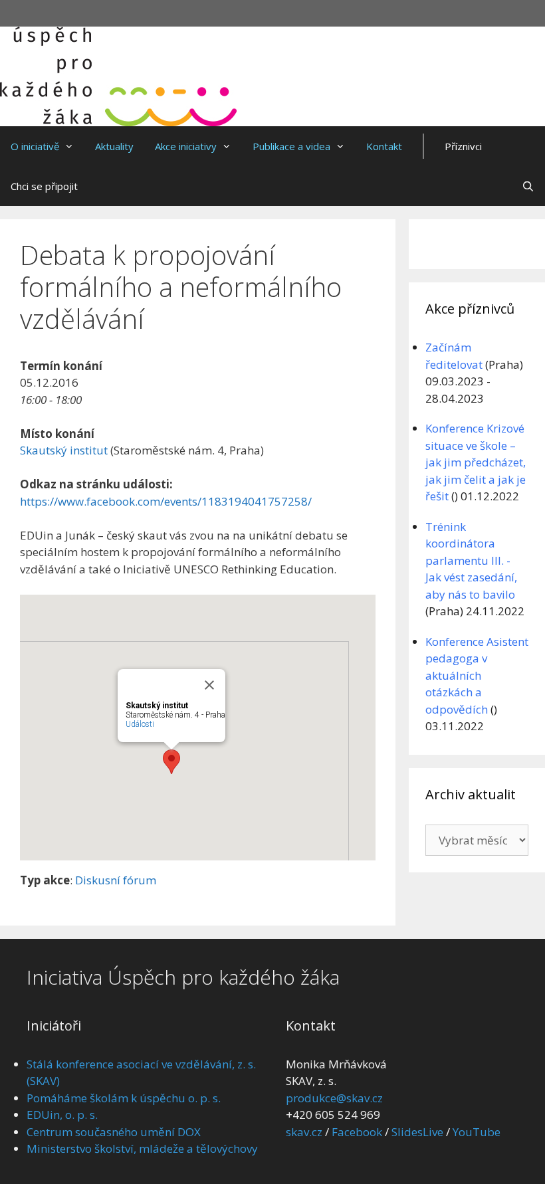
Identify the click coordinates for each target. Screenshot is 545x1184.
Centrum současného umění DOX (114, 1131)
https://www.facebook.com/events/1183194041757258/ (166, 501)
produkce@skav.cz (334, 1098)
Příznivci (463, 146)
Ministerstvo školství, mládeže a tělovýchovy (142, 1148)
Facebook (357, 1131)
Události (140, 724)
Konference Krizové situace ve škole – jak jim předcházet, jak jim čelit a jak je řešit (475, 462)
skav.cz (304, 1131)
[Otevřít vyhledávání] (528, 186)
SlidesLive (417, 1131)
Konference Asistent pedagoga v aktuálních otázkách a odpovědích (476, 675)
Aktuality (114, 146)
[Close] (209, 685)
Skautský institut (64, 450)
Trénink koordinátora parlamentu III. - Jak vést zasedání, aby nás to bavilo (471, 560)
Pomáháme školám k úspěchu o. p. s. (124, 1098)
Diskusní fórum (115, 880)
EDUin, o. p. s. (62, 1114)
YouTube (476, 1131)
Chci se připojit (44, 186)
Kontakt (384, 146)
